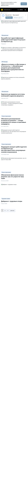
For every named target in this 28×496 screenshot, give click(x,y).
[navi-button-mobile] (25, 9)
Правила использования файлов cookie (7, 4)
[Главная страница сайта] (2, 10)
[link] (18, 9)
